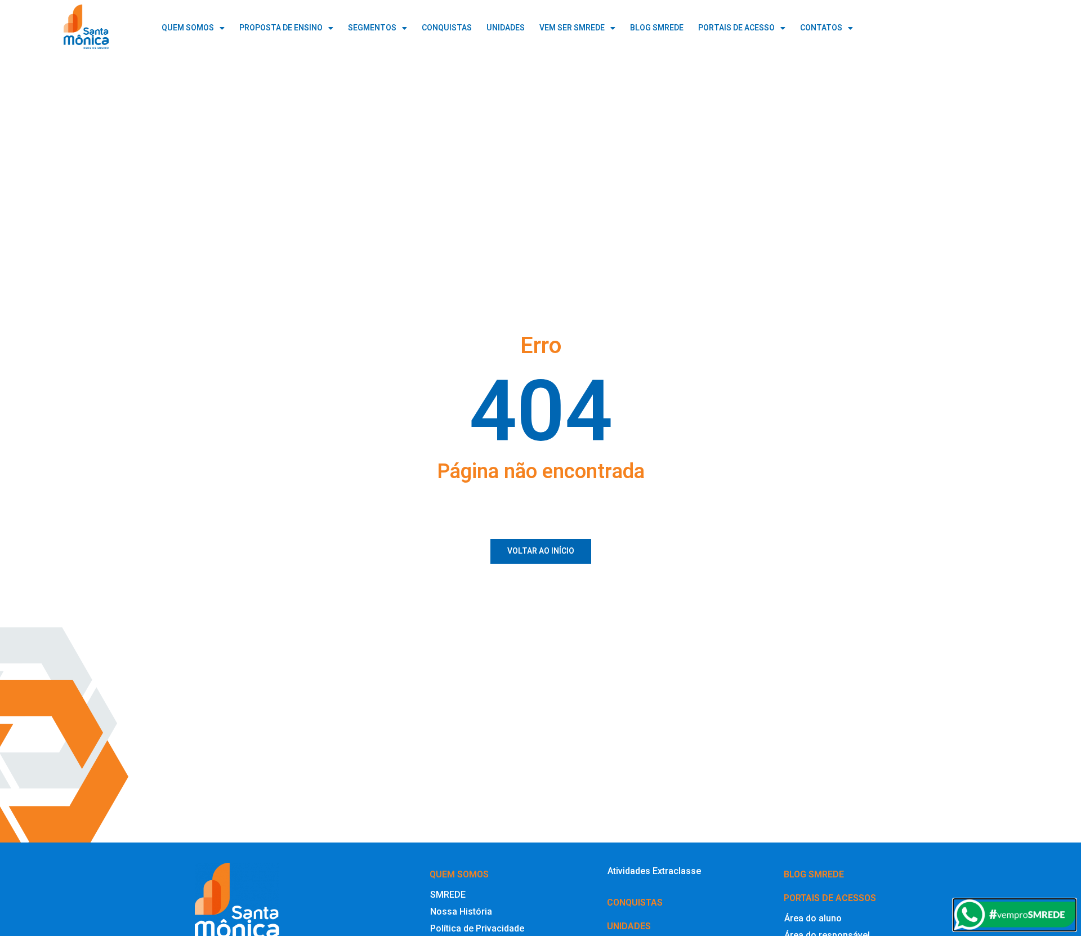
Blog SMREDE (814, 874)
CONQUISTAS (447, 28)
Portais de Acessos (830, 898)
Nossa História (461, 911)
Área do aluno (813, 918)
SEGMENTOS (372, 28)
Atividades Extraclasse (654, 871)
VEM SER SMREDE (572, 28)
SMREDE (448, 894)
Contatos (821, 28)
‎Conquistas (635, 902)
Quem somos (459, 874)
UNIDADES (505, 28)
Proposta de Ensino (281, 28)
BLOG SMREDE (657, 28)
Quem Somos (188, 28)
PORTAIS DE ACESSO (736, 28)
